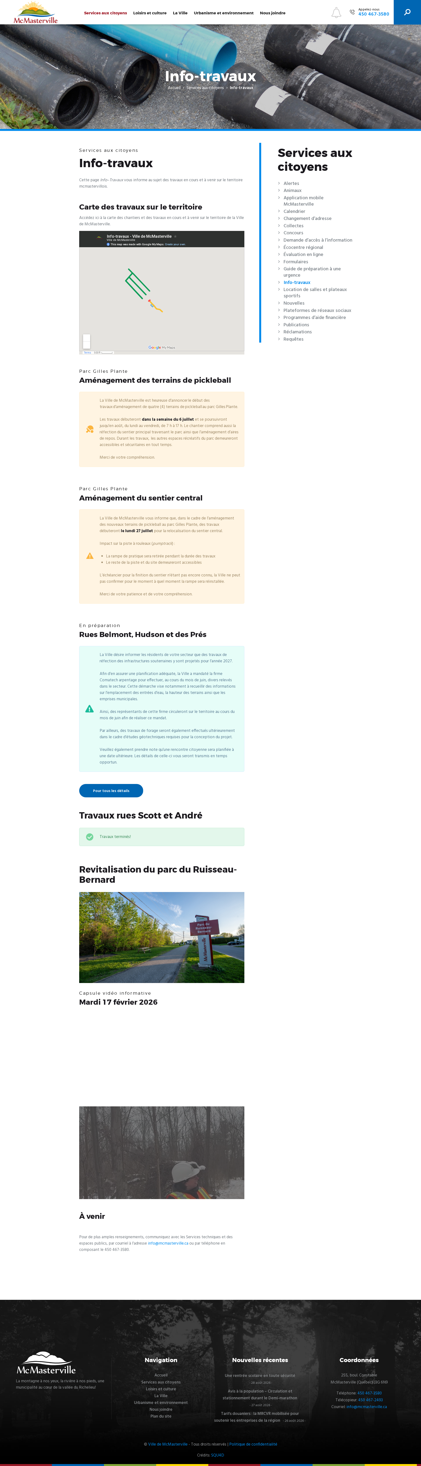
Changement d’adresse (308, 219)
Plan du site (161, 1416)
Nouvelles (294, 303)
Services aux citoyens (105, 13)
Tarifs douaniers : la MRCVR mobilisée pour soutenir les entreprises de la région (256, 1417)
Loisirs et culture (150, 13)
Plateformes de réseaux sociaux (317, 311)
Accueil (174, 88)
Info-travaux (297, 283)
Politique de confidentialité (253, 1444)
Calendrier (294, 212)
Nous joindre (273, 13)
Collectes (294, 226)
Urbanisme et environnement (224, 13)
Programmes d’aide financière (315, 318)
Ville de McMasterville (168, 1444)
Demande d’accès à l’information (318, 240)
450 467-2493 (370, 1400)
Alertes (291, 184)
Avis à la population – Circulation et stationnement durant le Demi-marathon (260, 1395)
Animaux (293, 191)
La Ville (180, 13)
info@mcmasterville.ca (168, 1243)
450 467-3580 (369, 1393)
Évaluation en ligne (303, 255)
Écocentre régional (303, 248)
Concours (293, 233)
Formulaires (296, 262)
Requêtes (294, 339)
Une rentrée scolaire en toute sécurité (260, 1376)
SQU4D (217, 1455)
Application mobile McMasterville (304, 201)
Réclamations (298, 332)
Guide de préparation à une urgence (312, 272)
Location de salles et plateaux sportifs (315, 293)
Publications (296, 325)
